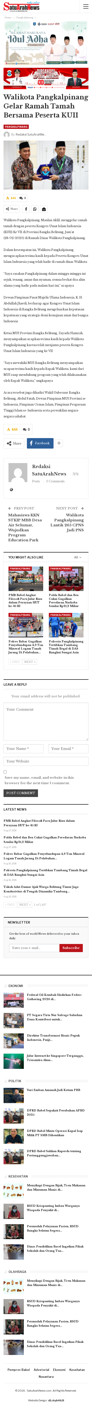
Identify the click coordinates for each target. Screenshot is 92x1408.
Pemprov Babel (19, 1370)
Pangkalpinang (16, 126)
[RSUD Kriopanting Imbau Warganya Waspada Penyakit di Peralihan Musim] (14, 1211)
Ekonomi (59, 1370)
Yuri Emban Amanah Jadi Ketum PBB (53, 1090)
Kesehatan (77, 1370)
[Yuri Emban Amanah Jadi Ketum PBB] (14, 1095)
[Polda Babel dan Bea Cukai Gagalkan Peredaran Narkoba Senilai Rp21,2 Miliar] (66, 579)
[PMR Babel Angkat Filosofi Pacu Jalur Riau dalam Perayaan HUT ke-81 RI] (25, 579)
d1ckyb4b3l (56, 1400)
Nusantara (46, 1377)
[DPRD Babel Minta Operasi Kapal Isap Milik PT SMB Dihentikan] (14, 1136)
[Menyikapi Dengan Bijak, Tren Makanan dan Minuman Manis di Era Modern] (14, 1190)
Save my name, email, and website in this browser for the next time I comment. (39, 780)
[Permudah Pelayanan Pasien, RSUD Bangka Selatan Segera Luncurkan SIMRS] (14, 1231)
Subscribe (71, 948)
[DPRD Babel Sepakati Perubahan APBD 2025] (14, 1116)
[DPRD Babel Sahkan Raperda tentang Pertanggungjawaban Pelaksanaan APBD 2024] (14, 1156)
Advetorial (41, 1370)
